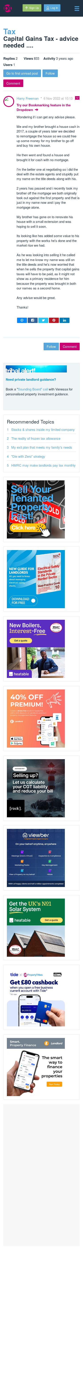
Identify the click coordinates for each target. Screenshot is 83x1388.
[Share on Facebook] (33, 320)
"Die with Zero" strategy (28, 456)
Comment (13, 83)
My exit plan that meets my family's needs (41, 447)
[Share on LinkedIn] (64, 320)
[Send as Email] (22, 320)
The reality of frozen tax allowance (35, 438)
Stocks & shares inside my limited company (43, 429)
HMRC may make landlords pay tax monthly (43, 465)
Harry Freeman (28, 98)
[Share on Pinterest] (54, 320)
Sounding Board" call (33, 389)
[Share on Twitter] (43, 320)
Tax (9, 31)
